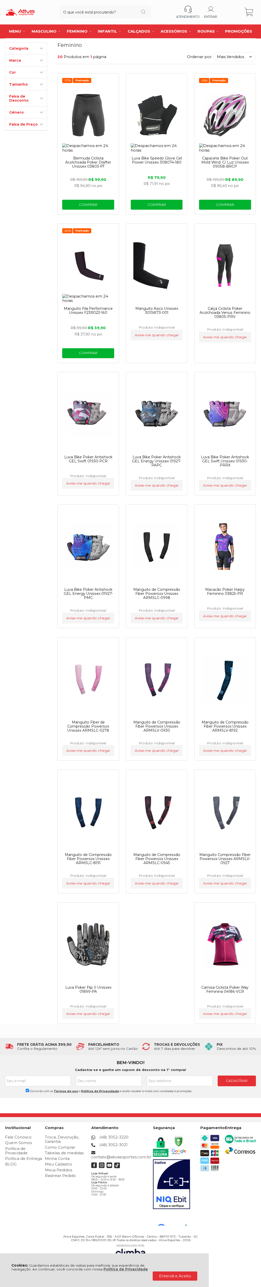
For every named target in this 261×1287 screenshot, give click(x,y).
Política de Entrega (23, 1158)
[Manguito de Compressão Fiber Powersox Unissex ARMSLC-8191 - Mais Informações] (88, 811)
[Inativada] (171, 1184)
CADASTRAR (236, 1081)
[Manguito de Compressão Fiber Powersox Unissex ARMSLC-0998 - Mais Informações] (156, 546)
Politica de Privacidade (100, 1091)
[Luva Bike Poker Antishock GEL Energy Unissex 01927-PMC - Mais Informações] (88, 546)
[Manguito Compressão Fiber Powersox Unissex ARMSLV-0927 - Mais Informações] (225, 811)
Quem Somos (18, 1142)
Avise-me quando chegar (157, 335)
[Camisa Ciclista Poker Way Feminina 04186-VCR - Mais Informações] (225, 944)
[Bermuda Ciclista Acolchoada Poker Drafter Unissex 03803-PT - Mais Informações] (88, 115)
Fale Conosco (18, 1137)
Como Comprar (60, 1147)
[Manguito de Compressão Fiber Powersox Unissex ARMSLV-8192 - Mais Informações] (225, 679)
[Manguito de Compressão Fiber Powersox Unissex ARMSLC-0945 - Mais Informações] (156, 811)
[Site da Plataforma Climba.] (130, 1251)
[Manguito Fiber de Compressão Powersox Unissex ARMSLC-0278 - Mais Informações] (88, 679)
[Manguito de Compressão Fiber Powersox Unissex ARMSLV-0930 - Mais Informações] (156, 679)
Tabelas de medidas (64, 1152)
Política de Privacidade (125, 1269)
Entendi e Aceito (175, 1275)
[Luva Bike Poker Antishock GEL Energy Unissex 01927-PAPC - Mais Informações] (156, 414)
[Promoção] (82, 80)
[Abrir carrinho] (249, 12)
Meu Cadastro (58, 1164)
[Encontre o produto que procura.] (143, 12)
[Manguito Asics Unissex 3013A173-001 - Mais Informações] (156, 265)
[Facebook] (94, 1166)
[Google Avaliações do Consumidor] (174, 1219)
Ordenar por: (199, 56)
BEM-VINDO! (131, 1062)
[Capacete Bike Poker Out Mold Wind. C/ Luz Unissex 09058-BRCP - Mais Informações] (225, 115)
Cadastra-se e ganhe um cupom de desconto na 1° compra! (130, 1070)
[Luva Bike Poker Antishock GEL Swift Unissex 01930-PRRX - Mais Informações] (225, 414)
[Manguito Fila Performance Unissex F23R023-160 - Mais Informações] (88, 265)
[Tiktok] (117, 1166)
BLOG (11, 1164)
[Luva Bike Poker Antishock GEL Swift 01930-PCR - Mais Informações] (88, 414)
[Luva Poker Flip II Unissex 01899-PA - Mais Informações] (88, 944)
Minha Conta (57, 1158)
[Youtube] (109, 1166)
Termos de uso (66, 1091)
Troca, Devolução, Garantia (62, 1139)
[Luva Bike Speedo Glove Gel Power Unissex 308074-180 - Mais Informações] (156, 115)
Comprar (88, 205)
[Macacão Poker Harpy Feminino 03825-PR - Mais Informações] (225, 546)
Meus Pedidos (58, 1170)
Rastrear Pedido (60, 1175)
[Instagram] (102, 1166)
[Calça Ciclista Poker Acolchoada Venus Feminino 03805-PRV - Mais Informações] (225, 265)
